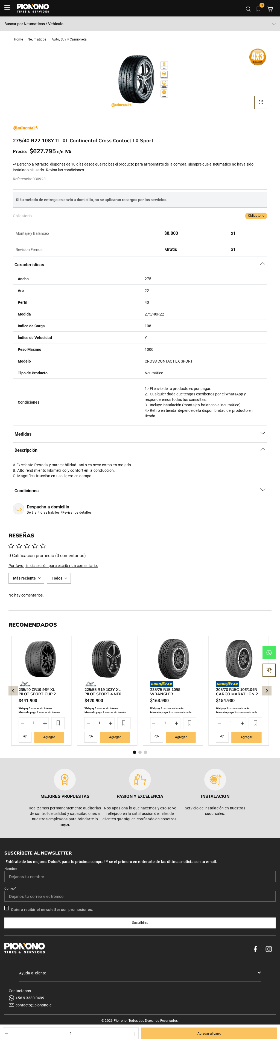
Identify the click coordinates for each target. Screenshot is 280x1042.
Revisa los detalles (77, 512)
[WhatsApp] (269, 652)
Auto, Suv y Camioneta (69, 39)
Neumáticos (37, 39)
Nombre (10, 869)
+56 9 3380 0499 (30, 998)
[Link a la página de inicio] (18, 39)
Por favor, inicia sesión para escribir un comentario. (53, 565)
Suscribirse (140, 923)
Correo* (10, 888)
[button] (140, 82)
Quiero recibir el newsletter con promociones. (52, 909)
